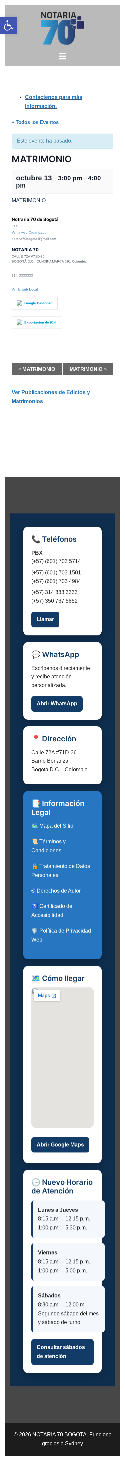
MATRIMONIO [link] (36, 369)
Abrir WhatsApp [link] (57, 703)
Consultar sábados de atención (61, 1351)
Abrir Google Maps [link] (60, 1144)
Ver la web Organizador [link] (30, 232)
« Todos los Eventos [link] (35, 122)
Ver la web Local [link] (25, 289)
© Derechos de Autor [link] (56, 891)
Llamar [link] (45, 619)
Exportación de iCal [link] (40, 322)
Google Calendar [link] (38, 303)
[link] (8, 25)
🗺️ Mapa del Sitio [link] (52, 826)
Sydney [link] (74, 1443)
